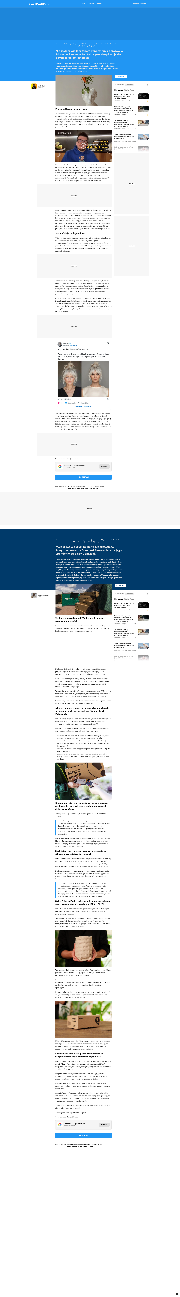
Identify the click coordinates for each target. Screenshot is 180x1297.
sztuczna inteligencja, (83, 488)
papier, (99, 1144)
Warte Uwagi (129, 90)
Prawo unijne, (72, 1146)
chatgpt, (87, 486)
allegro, (70, 1144)
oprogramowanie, (97, 486)
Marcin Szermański (130, 101)
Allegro (81, 721)
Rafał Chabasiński (130, 129)
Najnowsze (118, 90)
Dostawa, (77, 1144)
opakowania (81, 982)
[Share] (147, 85)
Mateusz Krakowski (130, 141)
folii (97, 1074)
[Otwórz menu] (149, 4)
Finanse (99, 3)
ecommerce (120, 585)
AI (61, 286)
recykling (89, 1146)
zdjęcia (95, 488)
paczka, (94, 1144)
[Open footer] (177, 1294)
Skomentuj (125, 84)
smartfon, (71, 488)
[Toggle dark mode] (49, 4)
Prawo (84, 3)
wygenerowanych (62, 243)
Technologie (120, 76)
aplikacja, (73, 486)
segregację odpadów (81, 831)
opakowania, (85, 1144)
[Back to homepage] (37, 4)
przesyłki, (81, 1146)
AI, (68, 486)
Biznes (91, 3)
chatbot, (80, 486)
